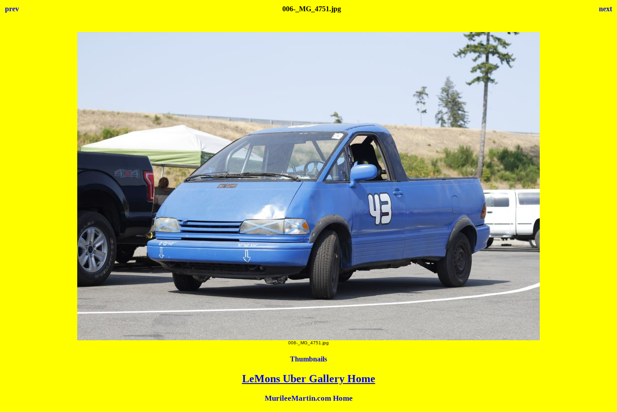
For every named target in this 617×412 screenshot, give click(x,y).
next (605, 9)
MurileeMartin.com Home (309, 398)
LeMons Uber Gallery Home (308, 378)
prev (12, 9)
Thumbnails (308, 359)
